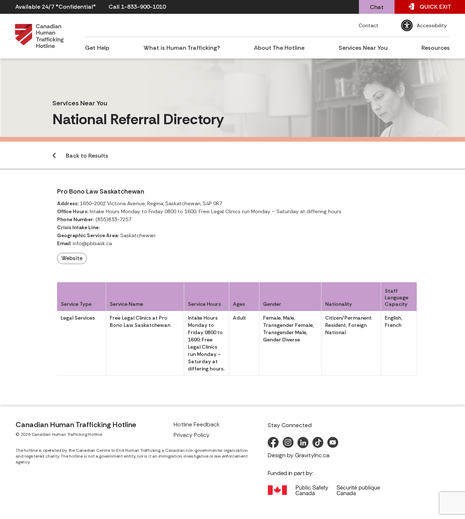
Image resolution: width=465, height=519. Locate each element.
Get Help (97, 48)
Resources (435, 48)
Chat (377, 7)
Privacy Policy (192, 434)
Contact (369, 25)
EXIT (435, 7)
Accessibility (432, 25)
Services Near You (363, 48)
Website (71, 258)
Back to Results (87, 155)
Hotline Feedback (197, 424)
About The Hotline (279, 48)
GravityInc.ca (312, 455)
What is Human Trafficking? (181, 48)
